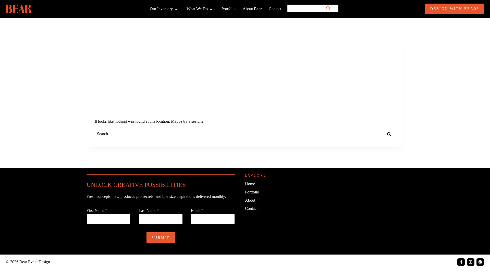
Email (197, 210)
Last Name (149, 210)
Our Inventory (161, 9)
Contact (275, 9)
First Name (97, 210)
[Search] (328, 8)
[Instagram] (470, 262)
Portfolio (229, 9)
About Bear (252, 9)
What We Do (197, 9)
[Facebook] (461, 262)
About (250, 200)
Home (250, 184)
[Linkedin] (480, 262)
